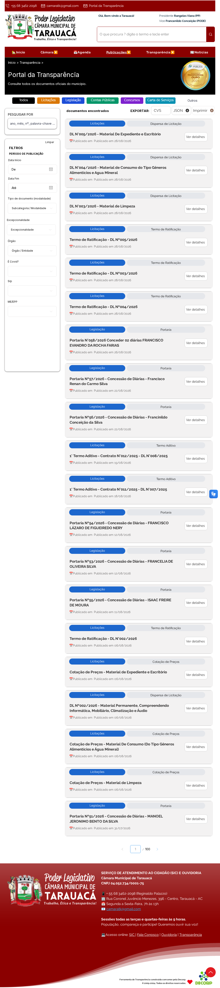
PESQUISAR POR (20, 114)
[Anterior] (123, 849)
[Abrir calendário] (51, 169)
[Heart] (190, 982)
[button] (49, 52)
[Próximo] (157, 849)
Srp (10, 281)
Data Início (14, 160)
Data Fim (13, 178)
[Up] (211, 972)
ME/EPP (12, 302)
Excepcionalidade (18, 220)
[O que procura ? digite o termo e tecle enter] (210, 34)
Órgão (12, 241)
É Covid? (13, 261)
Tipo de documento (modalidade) (29, 198)
